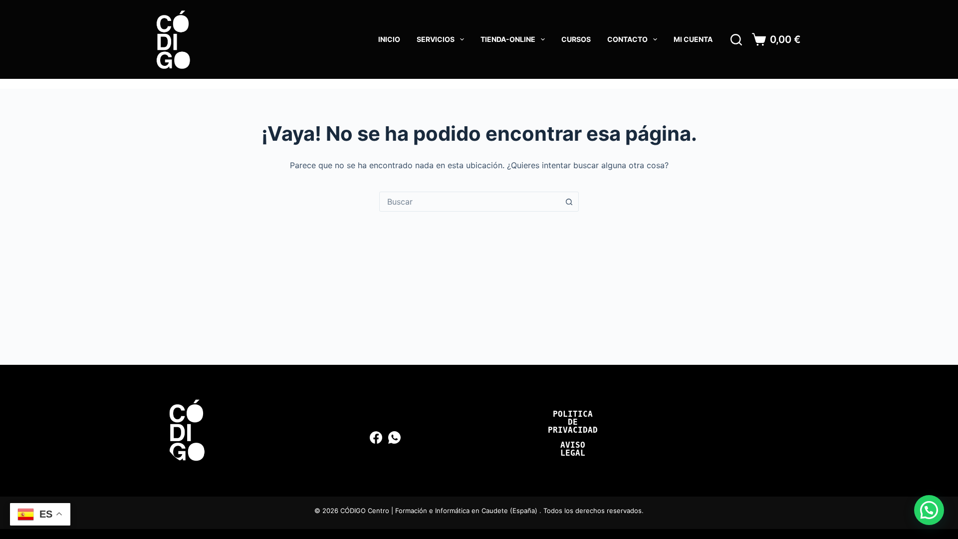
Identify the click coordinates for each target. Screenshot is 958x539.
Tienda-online (507, 39)
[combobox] (469, 202)
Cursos (576, 39)
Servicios (436, 39)
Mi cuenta (693, 39)
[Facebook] (376, 437)
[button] (929, 510)
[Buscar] (736, 39)
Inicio (389, 39)
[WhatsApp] (394, 437)
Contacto (627, 39)
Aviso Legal (572, 449)
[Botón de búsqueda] (568, 201)
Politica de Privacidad (573, 422)
